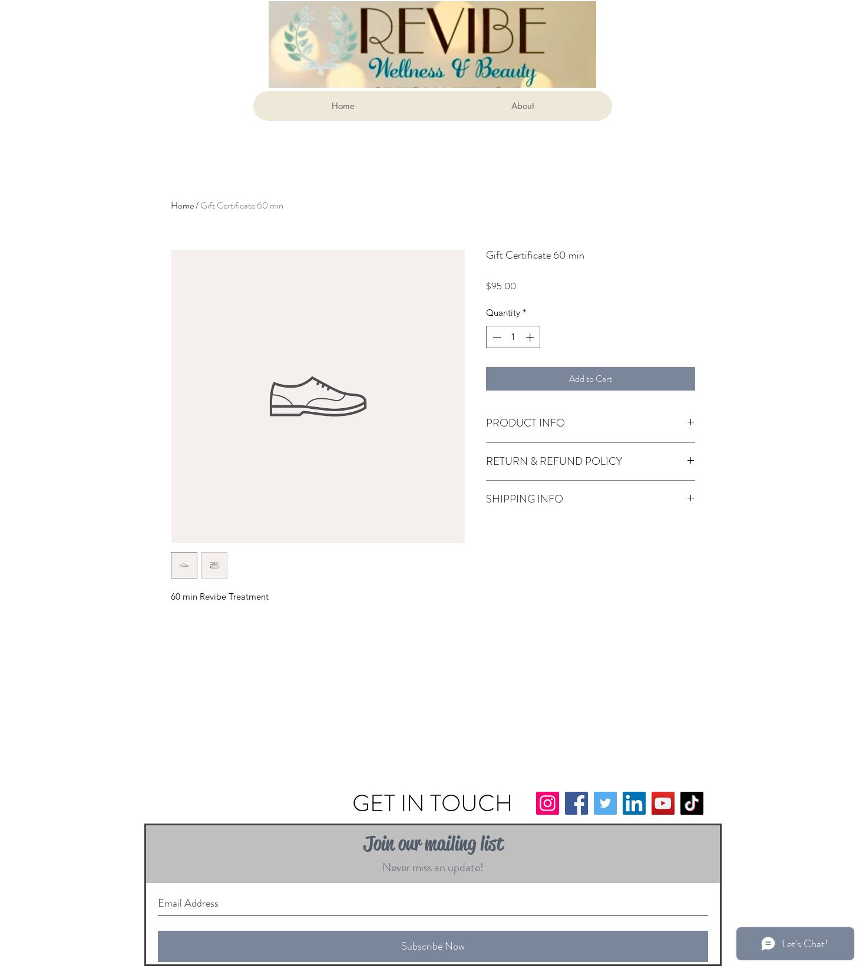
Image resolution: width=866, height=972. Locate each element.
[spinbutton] (513, 337)
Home (182, 205)
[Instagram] (547, 803)
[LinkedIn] (634, 803)
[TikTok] (691, 803)
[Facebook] (576, 803)
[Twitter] (605, 803)
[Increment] (531, 337)
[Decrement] (496, 337)
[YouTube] (663, 803)
